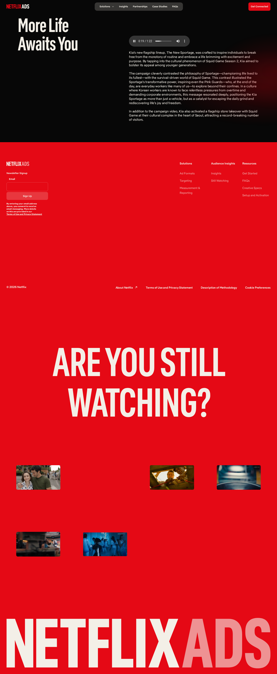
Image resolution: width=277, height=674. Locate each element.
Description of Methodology (219, 287)
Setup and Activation (255, 195)
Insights (216, 173)
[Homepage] (17, 6)
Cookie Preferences (258, 287)
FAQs (246, 180)
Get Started (249, 173)
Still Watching (220, 180)
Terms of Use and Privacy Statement (24, 214)
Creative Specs (252, 188)
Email (12, 178)
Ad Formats (187, 173)
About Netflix (124, 287)
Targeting (186, 180)
